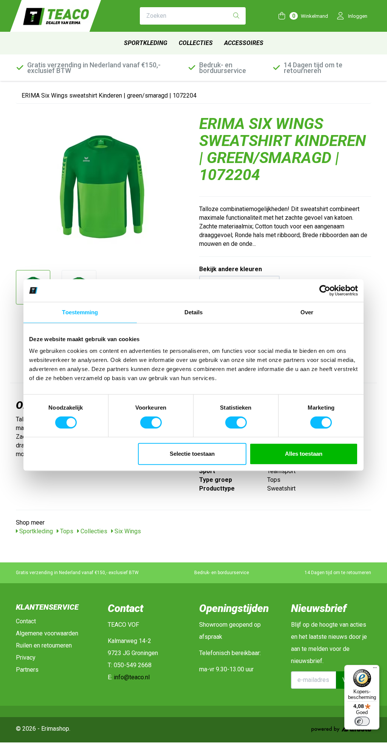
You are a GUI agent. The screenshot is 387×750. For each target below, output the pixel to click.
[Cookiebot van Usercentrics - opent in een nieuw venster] (325, 290)
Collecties (196, 43)
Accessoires (243, 43)
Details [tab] (193, 312)
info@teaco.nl (132, 677)
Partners (27, 669)
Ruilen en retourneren (44, 645)
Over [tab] (306, 312)
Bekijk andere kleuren (230, 269)
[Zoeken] (236, 16)
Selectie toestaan (192, 453)
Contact (26, 621)
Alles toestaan (303, 453)
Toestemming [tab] (80, 312)
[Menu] (374, 669)
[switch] (151, 422)
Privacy (26, 657)
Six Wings (127, 531)
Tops (66, 531)
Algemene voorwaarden (47, 633)
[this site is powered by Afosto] (341, 730)
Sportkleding (145, 43)
